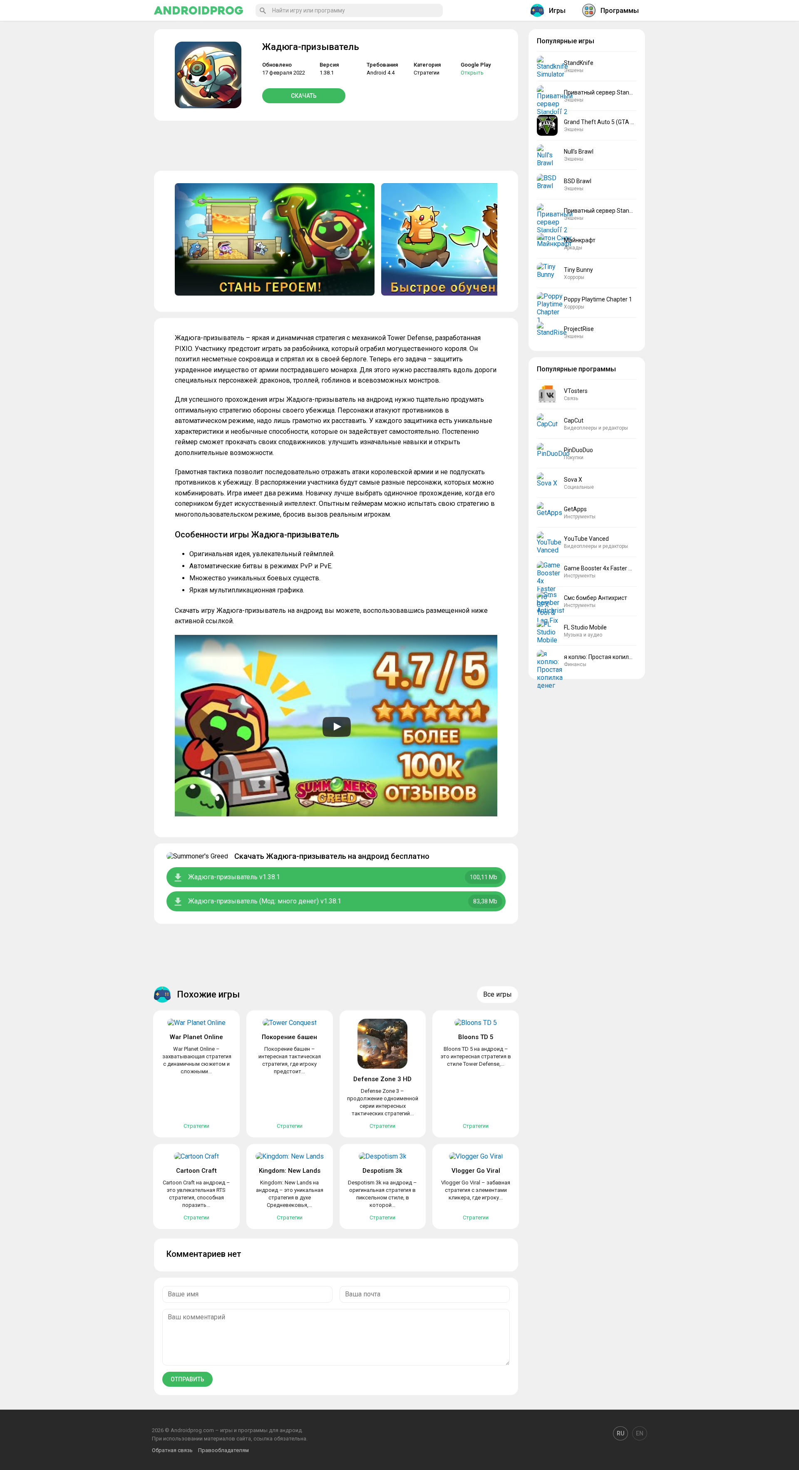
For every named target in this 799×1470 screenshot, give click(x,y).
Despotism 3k (382, 1170)
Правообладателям (223, 1450)
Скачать (304, 95)
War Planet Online (196, 1037)
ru (620, 1433)
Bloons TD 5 (476, 1037)
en (639, 1433)
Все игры (497, 994)
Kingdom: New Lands (289, 1170)
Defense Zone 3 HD (382, 1079)
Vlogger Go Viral (476, 1170)
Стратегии (426, 73)
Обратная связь (172, 1450)
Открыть (472, 73)
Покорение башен (289, 1037)
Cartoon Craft (196, 1170)
